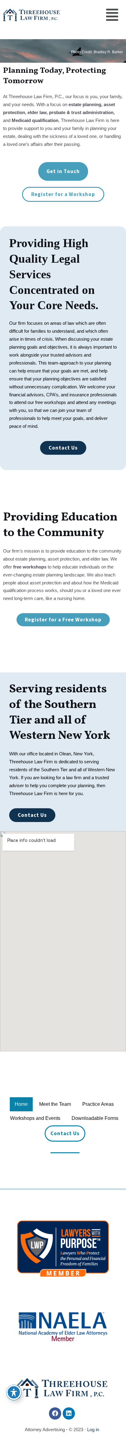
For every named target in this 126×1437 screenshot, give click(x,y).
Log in (93, 1429)
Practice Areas (98, 1104)
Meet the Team (55, 1104)
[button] (112, 15)
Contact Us (65, 1133)
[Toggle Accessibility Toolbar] (13, 1392)
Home (21, 1104)
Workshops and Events (35, 1118)
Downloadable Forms (95, 1118)
